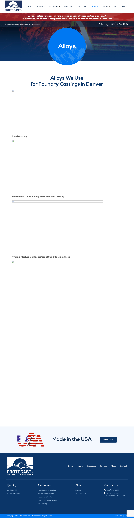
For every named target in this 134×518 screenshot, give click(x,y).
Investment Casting (45, 497)
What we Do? (80, 493)
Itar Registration (13, 493)
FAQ (115, 6)
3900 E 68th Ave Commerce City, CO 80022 (116, 494)
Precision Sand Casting (47, 490)
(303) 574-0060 (113, 490)
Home (30, 6)
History (78, 490)
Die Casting (42, 503)
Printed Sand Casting (46, 493)
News (105, 6)
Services (68, 6)
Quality (39, 6)
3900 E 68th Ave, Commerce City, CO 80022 (23, 24)
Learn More (108, 439)
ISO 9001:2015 (12, 490)
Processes (53, 6)
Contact (125, 6)
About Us (81, 6)
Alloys (95, 6)
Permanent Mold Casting (47, 500)
